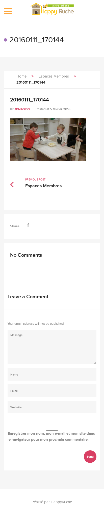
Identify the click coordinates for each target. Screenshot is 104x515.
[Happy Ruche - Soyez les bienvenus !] (52, 11)
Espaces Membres (54, 76)
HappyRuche (61, 502)
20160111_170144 (29, 100)
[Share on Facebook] (28, 225)
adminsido (22, 109)
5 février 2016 (60, 109)
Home (21, 76)
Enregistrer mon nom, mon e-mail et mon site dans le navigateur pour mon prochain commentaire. (51, 436)
